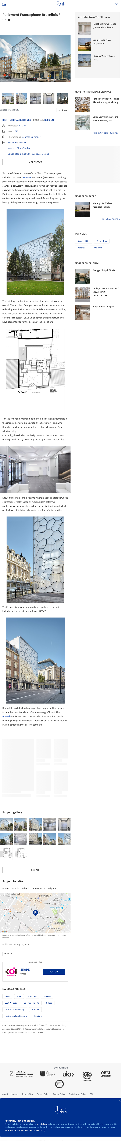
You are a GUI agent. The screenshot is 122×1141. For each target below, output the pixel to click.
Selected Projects (31, 1003)
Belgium (49, 120)
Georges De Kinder (31, 137)
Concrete (32, 996)
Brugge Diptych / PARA (104, 270)
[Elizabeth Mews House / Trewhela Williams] (84, 28)
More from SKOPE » (111, 219)
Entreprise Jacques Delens (35, 154)
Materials (82, 247)
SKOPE (22, 125)
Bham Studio (23, 148)
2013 (16, 131)
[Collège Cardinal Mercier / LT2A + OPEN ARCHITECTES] (82, 294)
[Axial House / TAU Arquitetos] (84, 44)
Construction (14, 154)
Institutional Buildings (16, 120)
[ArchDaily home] (61, 3)
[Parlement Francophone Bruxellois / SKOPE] (6, 824)
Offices (49, 1003)
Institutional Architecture (16, 1016)
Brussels (27, 177)
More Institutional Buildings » (106, 133)
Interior (11, 148)
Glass (7, 996)
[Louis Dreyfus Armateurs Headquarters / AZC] (82, 122)
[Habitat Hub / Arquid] (82, 312)
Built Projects (11, 1003)
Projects (47, 996)
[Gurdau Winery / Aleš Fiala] (84, 60)
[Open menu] (4, 3)
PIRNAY (22, 142)
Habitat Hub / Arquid (103, 306)
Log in (116, 4)
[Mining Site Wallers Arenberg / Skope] (82, 209)
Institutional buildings (15, 1009)
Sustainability (84, 241)
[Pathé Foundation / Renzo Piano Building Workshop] (82, 104)
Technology (102, 241)
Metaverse (97, 247)
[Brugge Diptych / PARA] (82, 276)
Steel (19, 996)
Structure (12, 142)
